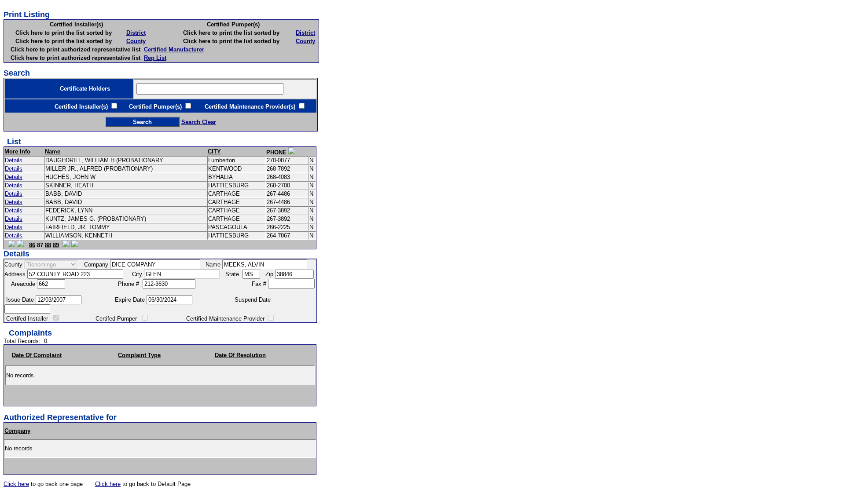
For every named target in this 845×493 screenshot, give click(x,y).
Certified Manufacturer (174, 49)
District (136, 32)
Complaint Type (139, 355)
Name (52, 151)
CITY (214, 151)
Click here (16, 484)
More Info (17, 151)
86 (32, 245)
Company (17, 430)
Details (13, 160)
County (136, 41)
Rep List (155, 58)
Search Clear (198, 122)
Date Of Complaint (37, 355)
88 (48, 245)
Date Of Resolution (240, 355)
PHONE (276, 152)
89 (56, 245)
